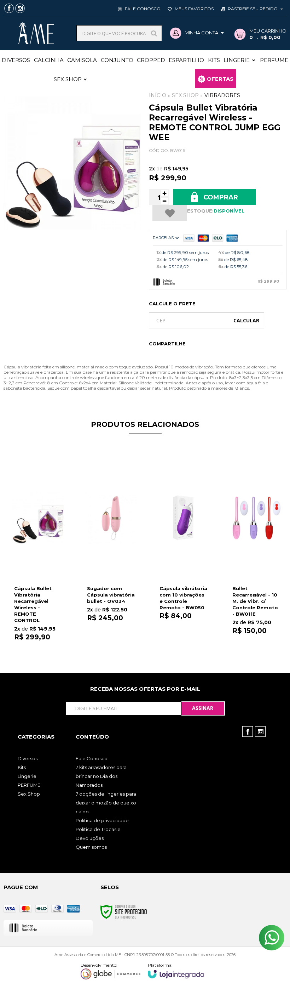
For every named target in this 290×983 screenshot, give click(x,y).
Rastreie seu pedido (253, 8)
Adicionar (48, 637)
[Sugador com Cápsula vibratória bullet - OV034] (111, 547)
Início (157, 95)
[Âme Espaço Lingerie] (36, 33)
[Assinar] (203, 708)
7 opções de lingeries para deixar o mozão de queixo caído (106, 802)
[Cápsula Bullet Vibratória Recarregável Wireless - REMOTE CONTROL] (38, 551)
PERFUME (29, 785)
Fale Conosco (142, 8)
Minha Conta (201, 32)
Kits (22, 767)
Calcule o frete (172, 303)
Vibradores (222, 95)
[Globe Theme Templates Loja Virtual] (111, 970)
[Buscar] (154, 33)
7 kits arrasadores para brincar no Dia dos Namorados (101, 776)
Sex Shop (185, 95)
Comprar (220, 197)
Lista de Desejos (169, 213)
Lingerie (27, 776)
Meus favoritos (194, 8)
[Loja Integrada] (176, 970)
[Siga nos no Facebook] (9, 9)
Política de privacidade (102, 820)
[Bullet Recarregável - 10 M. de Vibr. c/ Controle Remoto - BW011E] (256, 548)
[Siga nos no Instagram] (20, 9)
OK (246, 320)
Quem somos (91, 847)
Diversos (27, 758)
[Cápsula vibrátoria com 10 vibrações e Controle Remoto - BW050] (183, 547)
